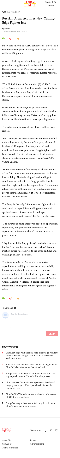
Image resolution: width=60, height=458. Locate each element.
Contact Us (7, 444)
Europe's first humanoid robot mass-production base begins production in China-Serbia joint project (30, 375)
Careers (33, 440)
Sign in (48, 2)
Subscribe (51, 5)
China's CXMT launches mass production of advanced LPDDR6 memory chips (31, 395)
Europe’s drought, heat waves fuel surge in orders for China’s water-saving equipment (30, 404)
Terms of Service (10, 447)
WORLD (6, 12)
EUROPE (16, 12)
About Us (6, 440)
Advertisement (37, 444)
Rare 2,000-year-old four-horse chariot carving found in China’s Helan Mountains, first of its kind (31, 366)
